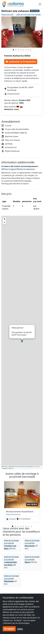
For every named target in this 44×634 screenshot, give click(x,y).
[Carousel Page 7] (28, 526)
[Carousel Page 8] (31, 526)
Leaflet (5, 466)
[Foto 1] (13, 49)
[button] (22, 341)
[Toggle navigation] (40, 4)
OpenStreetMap (20, 466)
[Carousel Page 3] (18, 526)
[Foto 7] (28, 49)
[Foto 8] (30, 49)
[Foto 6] (25, 49)
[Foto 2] (15, 49)
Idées (20, 628)
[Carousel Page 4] (20, 526)
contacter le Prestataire (22, 61)
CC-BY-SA (36, 466)
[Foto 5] (23, 49)
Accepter (9, 628)
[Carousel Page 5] (23, 526)
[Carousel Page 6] (26, 526)
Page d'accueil (7, 14)
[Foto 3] (18, 49)
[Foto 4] (20, 49)
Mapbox (11, 468)
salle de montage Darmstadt (28, 14)
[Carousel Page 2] (15, 526)
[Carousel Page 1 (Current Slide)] (12, 526)
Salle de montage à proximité (32, 543)
